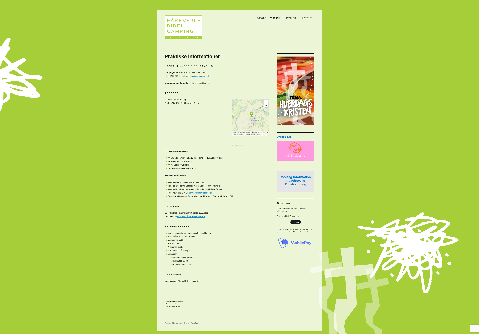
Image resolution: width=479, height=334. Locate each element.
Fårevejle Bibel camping (184, 26)
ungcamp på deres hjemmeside (191, 216)
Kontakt (307, 18)
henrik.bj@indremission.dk (197, 76)
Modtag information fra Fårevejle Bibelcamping (296, 180)
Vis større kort (237, 145)
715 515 (296, 222)
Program (275, 18)
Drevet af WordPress (191, 323)
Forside (261, 18)
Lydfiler (291, 18)
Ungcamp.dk (284, 136)
